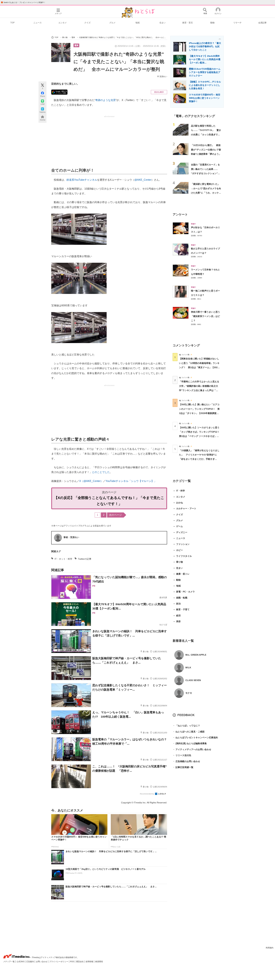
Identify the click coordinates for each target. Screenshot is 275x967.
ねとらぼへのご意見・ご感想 (188, 731)
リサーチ (237, 22)
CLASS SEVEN (193, 680)
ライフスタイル (184, 556)
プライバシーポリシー (59, 961)
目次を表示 (159, 92)
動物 (212, 22)
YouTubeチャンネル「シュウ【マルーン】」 (131, 481)
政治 (178, 603)
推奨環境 (99, 961)
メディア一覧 (9, 961)
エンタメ (62, 22)
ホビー (179, 550)
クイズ (87, 22)
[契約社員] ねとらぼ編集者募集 (190, 743)
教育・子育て (183, 609)
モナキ (188, 693)
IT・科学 (180, 490)
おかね (179, 502)
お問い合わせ (42, 961)
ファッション (183, 544)
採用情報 (90, 961)
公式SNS (21, 961)
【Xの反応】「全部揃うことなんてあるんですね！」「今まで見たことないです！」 (109, 501)
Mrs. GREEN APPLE (195, 655)
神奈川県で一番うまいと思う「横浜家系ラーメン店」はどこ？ (205, 316)
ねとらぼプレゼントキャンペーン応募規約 (195, 737)
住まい (162, 22)
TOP (12, 22)
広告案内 (30, 961)
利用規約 (269, 948)
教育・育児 (187, 22)
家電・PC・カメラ (185, 591)
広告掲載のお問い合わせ (186, 761)
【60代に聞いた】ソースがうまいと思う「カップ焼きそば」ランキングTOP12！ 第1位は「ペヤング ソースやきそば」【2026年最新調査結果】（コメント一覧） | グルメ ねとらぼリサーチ (200, 436)
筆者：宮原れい (71, 537)
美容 (178, 621)
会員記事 (262, 22)
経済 (178, 615)
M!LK (188, 667)
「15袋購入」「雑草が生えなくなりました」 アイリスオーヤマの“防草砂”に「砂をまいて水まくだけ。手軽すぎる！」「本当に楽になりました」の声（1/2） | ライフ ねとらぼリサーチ (199, 459)
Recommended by (147, 794)
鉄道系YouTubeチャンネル (82, 179)
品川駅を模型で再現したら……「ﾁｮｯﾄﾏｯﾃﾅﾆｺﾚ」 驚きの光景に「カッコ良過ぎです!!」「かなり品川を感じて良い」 (206, 134)
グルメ (112, 22)
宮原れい (163, 76)
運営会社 (80, 961)
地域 (137, 22)
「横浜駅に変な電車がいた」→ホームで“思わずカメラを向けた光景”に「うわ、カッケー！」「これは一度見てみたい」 (206, 193)
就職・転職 (181, 597)
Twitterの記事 (84, 559)
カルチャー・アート (186, 508)
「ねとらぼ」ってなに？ (186, 725)
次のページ (115, 515)
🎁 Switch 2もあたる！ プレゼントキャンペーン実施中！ (23, 2)
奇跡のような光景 (105, 100)
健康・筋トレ (183, 574)
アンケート (180, 214)
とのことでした (101, 472)
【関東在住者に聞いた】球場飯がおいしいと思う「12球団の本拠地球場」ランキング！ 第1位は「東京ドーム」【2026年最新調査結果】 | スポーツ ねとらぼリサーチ (199, 367)
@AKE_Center (142, 179)
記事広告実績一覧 (183, 767)
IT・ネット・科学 (63, 559)
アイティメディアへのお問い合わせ (192, 749)
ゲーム (179, 526)
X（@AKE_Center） (91, 481)
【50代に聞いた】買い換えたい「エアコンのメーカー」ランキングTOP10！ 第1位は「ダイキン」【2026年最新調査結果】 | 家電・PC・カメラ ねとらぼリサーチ (199, 413)
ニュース (37, 22)
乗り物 (179, 562)
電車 (76, 45)
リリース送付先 (182, 755)
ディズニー (181, 532)
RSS (72, 961)
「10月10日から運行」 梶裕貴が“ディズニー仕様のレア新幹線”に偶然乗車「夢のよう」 (206, 149)
